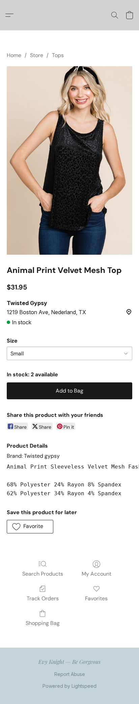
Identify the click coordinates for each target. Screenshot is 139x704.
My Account (96, 573)
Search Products (42, 573)
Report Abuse (69, 674)
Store (36, 55)
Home (14, 55)
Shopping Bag (43, 623)
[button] (11, 15)
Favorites (96, 598)
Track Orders (43, 598)
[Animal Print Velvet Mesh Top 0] (69, 160)
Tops (58, 55)
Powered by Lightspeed (69, 686)
